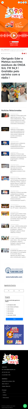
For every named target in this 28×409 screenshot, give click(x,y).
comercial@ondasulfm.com (9, 369)
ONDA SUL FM (6, 49)
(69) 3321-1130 (6, 372)
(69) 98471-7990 (6, 374)
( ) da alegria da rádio (11, 304)
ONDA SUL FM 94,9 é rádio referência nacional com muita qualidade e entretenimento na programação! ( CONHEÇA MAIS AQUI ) (18, 157)
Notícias (5, 395)
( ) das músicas (10, 308)
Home (2, 49)
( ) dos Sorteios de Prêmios (12, 306)
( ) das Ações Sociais (11, 315)
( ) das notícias (10, 313)
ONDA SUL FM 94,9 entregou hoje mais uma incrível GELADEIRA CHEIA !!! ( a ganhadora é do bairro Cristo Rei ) (17, 169)
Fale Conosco (6, 397)
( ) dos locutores (10, 311)
